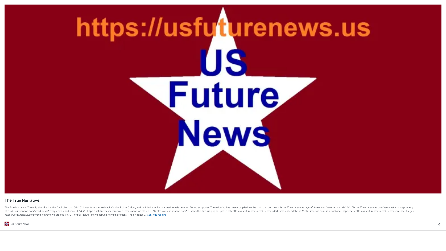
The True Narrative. (22, 200)
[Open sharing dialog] (439, 223)
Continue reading (157, 214)
